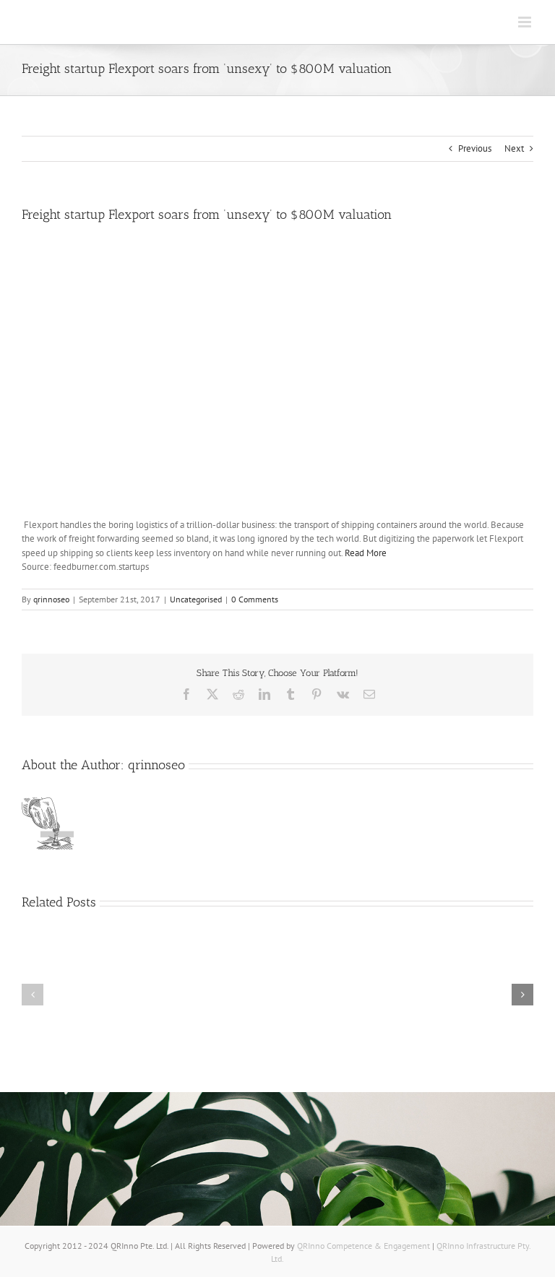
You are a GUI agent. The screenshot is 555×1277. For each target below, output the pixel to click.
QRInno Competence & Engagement (364, 1245)
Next (514, 148)
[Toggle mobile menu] (525, 22)
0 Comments (254, 599)
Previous (474, 148)
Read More (366, 553)
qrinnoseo (51, 599)
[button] (32, 994)
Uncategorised (196, 599)
